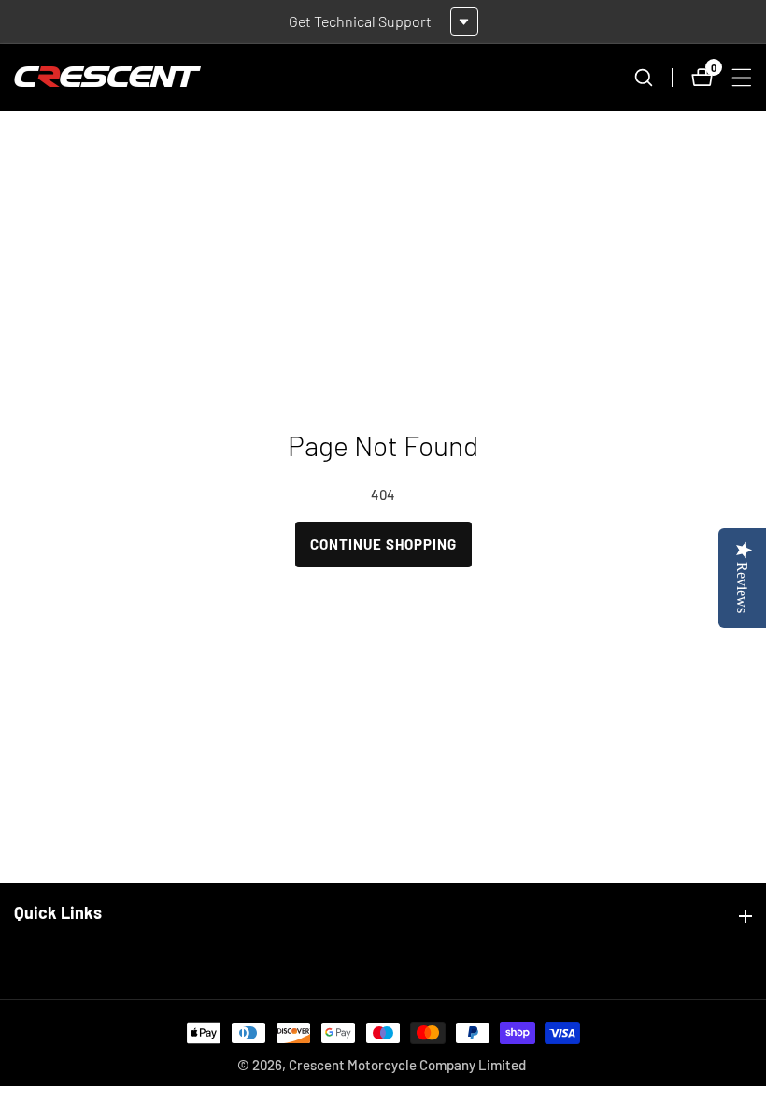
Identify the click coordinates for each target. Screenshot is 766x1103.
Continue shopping (383, 544)
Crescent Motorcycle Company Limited (407, 1065)
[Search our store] (653, 77)
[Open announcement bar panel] (464, 21)
